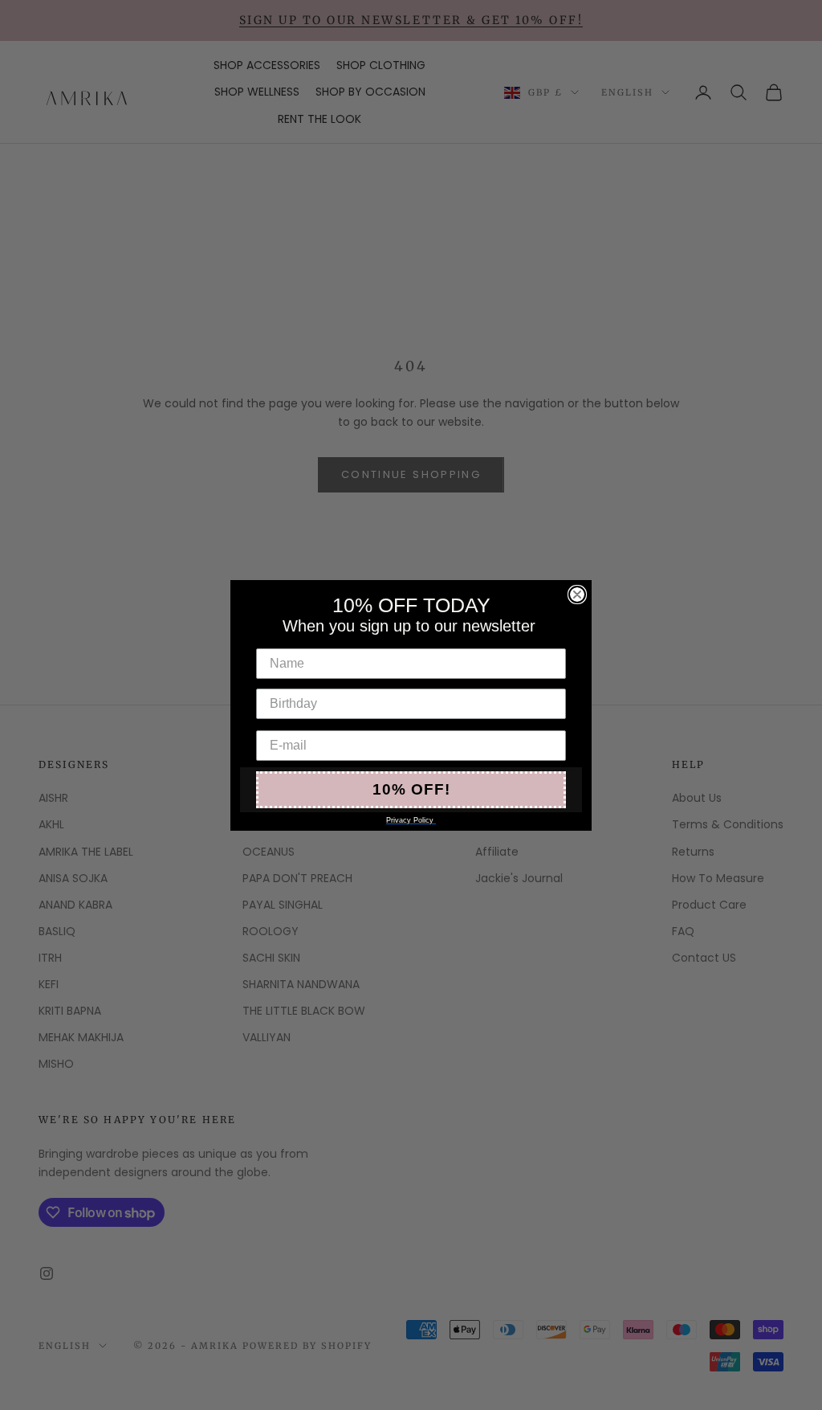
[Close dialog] (577, 594)
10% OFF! (411, 789)
